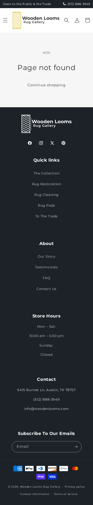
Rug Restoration (46, 184)
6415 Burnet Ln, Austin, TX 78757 (46, 390)
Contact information (34, 494)
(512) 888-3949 (46, 399)
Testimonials (46, 267)
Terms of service (66, 494)
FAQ (47, 278)
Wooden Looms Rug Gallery (40, 486)
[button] (5, 20)
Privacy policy (75, 486)
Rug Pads (46, 205)
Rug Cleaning (46, 195)
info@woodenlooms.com (46, 409)
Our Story (46, 256)
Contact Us (46, 289)
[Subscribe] (76, 446)
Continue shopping (46, 85)
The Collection (46, 173)
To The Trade (46, 216)
